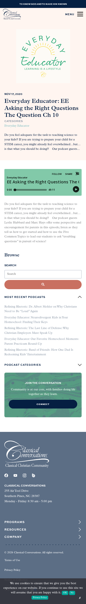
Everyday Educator (16, 125)
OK (65, 593)
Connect (43, 404)
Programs (14, 522)
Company (13, 537)
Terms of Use (12, 560)
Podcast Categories (22, 365)
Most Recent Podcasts (24, 297)
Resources (15, 529)
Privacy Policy (12, 570)
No (72, 593)
